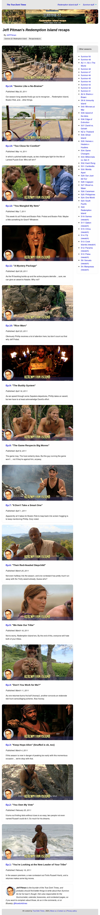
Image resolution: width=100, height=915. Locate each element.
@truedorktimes (20, 903)
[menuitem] (68, 4)
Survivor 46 (86, 75)
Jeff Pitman (11, 35)
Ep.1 (8, 864)
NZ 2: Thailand (87, 131)
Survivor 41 (86, 90)
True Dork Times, (39, 911)
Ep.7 (8, 505)
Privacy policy (72, 911)
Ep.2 (8, 804)
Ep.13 (9, 146)
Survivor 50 (86, 56)
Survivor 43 (86, 84)
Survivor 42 (86, 87)
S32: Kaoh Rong (88, 163)
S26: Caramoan (88, 191)
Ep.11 (9, 265)
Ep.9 (8, 385)
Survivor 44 (86, 81)
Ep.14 (9, 86)
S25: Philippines (88, 194)
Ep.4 (8, 685)
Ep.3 (8, 745)
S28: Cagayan (87, 181)
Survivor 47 (86, 72)
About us (53, 911)
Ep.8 (8, 445)
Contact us (61, 911)
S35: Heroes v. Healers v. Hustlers (87, 144)
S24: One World (88, 197)
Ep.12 (9, 206)
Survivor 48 (86, 69)
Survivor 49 (86, 59)
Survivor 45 (86, 78)
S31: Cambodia (87, 166)
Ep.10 (9, 325)
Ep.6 (8, 565)
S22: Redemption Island (86, 210)
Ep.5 (8, 625)
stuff (68, 4)
